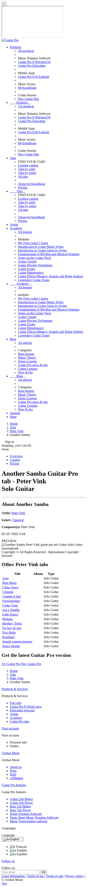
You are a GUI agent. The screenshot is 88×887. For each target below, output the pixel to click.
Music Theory (27, 357)
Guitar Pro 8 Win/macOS (34, 62)
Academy (16, 228)
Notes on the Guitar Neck (34, 258)
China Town (10, 587)
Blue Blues (9, 583)
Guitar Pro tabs (19, 721)
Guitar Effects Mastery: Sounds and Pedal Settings (50, 276)
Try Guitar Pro (11, 664)
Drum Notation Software (26, 814)
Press (13, 770)
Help (13, 774)
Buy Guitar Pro (31, 664)
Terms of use (35, 876)
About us (16, 767)
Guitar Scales (26, 269)
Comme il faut (11, 596)
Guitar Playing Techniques (35, 265)
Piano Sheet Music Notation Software (34, 817)
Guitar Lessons (27, 368)
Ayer (5, 578)
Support (15, 413)
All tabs (23, 176)
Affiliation (16, 778)
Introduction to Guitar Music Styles (40, 246)
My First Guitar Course (33, 243)
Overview (16, 456)
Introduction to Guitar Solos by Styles (42, 250)
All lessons (25, 232)
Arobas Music (11, 753)
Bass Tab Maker (20, 806)
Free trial (15, 703)
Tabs (13, 158)
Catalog (15, 460)
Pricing (22, 187)
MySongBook (27, 88)
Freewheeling (11, 601)
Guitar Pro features (14, 785)
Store (13, 416)
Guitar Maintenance (31, 272)
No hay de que (11, 628)
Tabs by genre (27, 173)
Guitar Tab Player (21, 802)
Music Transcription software (28, 821)
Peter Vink (18, 513)
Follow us (8, 861)
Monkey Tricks (12, 623)
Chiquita (7, 592)
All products (26, 51)
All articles (25, 343)
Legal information (14, 876)
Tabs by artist (26, 169)
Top (4, 883)
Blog (13, 339)
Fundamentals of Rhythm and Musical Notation (48, 254)
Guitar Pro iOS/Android (33, 76)
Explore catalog (28, 165)
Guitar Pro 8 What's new (26, 706)
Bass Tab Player (20, 810)
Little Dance (10, 614)
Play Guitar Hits (28, 99)
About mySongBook (31, 184)
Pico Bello (9, 632)
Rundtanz (8, 637)
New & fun (25, 372)
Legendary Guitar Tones (34, 280)
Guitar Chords (27, 261)
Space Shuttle (11, 646)
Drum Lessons (27, 361)
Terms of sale (55, 876)
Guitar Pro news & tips (33, 365)
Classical (18, 520)
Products (15, 47)
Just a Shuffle (11, 610)
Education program (22, 710)
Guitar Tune (10, 605)
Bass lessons (26, 354)
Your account (10, 728)
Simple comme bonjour (17, 641)
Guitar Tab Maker (21, 799)
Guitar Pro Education (31, 65)
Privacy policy (75, 876)
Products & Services (15, 689)
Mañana (7, 619)
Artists (14, 224)
